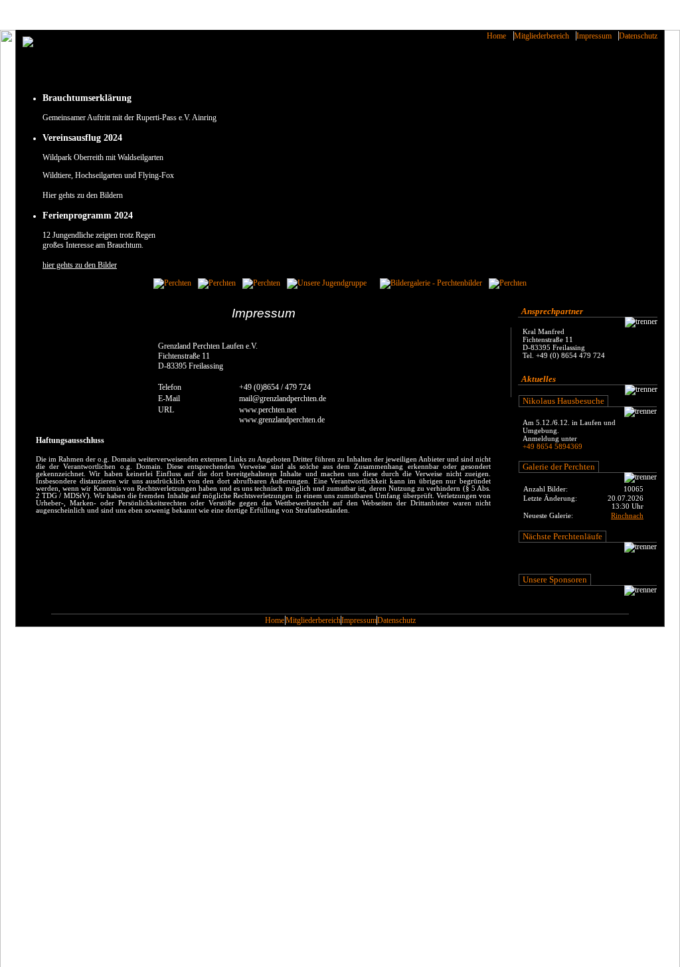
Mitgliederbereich (541, 36)
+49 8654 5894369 (552, 446)
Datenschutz (638, 36)
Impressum (594, 36)
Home (496, 36)
